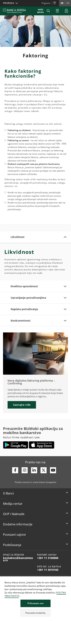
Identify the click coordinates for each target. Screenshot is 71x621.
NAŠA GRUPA (40, 11)
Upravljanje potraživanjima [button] (28, 297)
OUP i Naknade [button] (13, 514)
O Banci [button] (8, 493)
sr (62, 3)
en (67, 3)
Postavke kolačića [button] (35, 612)
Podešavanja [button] (12, 545)
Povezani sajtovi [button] (14, 534)
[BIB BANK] (17, 10)
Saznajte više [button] (22, 404)
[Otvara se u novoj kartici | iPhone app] (41, 445)
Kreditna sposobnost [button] (24, 286)
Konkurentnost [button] (20, 320)
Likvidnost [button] (17, 237)
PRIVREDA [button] (8, 3)
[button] (48, 10)
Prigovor (45, 3)
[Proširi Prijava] (66, 10)
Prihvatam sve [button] (35, 603)
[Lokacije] (55, 3)
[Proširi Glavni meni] (57, 10)
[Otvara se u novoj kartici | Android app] (15, 445)
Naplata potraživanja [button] (24, 309)
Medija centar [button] (13, 504)
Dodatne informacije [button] (17, 524)
